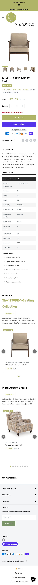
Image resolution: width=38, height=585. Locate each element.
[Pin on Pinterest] (26, 140)
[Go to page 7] (20, 466)
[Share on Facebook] (23, 140)
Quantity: (5, 106)
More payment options (19, 130)
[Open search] (16, 24)
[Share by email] (34, 140)
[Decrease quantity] (12, 106)
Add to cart (19, 118)
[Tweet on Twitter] (30, 140)
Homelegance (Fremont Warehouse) (14, 90)
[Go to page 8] (22, 466)
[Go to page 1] (18, 376)
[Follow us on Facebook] (3, 539)
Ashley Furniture (11, 442)
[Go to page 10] (25, 466)
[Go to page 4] (15, 466)
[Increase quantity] (22, 106)
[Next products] (35, 351)
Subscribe (8, 523)
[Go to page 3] (13, 466)
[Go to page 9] (24, 466)
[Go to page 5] (17, 466)
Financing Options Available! (13, 112)
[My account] (20, 24)
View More (8, 313)
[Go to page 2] (19, 376)
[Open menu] (3, 17)
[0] (24, 24)
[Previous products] (3, 351)
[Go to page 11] (27, 466)
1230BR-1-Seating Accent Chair (15, 365)
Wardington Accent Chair (13, 445)
